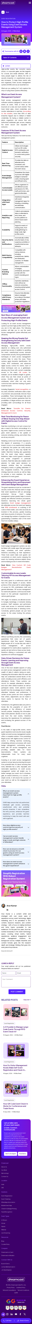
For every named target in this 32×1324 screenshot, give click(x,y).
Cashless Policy (20, 1287)
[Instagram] (7, 1314)
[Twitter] (24, 1314)
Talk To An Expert (10, 1154)
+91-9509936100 (6, 1270)
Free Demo (22, 1154)
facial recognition (21, 389)
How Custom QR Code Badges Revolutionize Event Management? (16, 567)
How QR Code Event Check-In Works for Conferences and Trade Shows (15, 1106)
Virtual (3, 1223)
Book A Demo (24, 1320)
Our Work (4, 1170)
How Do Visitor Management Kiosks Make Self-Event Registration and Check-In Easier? (15, 1067)
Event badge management (20, 503)
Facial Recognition (6, 1212)
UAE (2, 1187)
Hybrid (3, 1226)
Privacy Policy (11, 1287)
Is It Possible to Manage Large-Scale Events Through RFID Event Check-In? (16, 1029)
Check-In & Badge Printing (9, 1209)
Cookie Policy (5, 1244)
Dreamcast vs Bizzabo (7, 1255)
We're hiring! (4, 1173)
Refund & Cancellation (9, 1290)
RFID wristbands (11, 507)
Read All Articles (6, 951)
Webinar (3, 1230)
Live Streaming (5, 1233)
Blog (2, 1241)
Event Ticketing (5, 1199)
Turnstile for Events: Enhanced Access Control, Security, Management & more (16, 411)
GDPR (16, 1293)
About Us (4, 1167)
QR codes (23, 372)
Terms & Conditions (23, 1290)
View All (26, 1000)
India (2, 1184)
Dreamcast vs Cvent (7, 1252)
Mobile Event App (6, 1205)
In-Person (4, 1220)
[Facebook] (20, 1314)
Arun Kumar (12, 906)
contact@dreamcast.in (8, 1267)
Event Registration (8, 18)
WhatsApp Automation (8, 1202)
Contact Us (4, 1176)
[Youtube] (16, 1314)
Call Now (8, 1320)
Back (7, 12)
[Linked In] (11, 1314)
